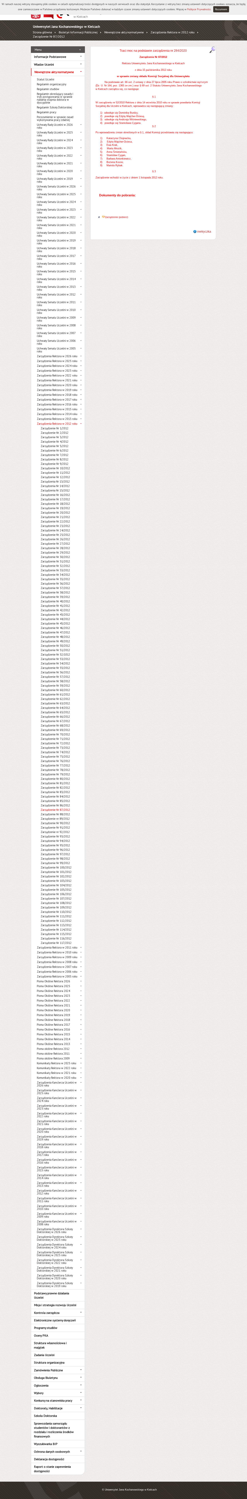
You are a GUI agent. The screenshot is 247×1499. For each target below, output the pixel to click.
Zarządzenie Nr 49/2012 (55, 641)
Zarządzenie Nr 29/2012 (55, 552)
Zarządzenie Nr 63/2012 (55, 703)
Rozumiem (221, 9)
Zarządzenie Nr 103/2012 (56, 881)
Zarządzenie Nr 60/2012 (55, 690)
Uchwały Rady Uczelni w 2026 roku (55, 126)
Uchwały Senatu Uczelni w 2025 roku (56, 195)
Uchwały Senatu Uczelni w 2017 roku (56, 257)
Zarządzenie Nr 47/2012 (55, 632)
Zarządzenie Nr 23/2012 (55, 526)
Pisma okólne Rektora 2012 (53, 1049)
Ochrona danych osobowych (52, 1451)
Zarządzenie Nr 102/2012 (56, 876)
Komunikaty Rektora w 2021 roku (56, 1073)
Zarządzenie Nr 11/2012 (55, 472)
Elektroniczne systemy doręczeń (55, 1320)
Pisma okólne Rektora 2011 (53, 1053)
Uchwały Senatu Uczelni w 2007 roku (56, 334)
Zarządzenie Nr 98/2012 (55, 858)
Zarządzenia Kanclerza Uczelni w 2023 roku (57, 1107)
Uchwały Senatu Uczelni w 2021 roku (56, 226)
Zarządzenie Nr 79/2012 (55, 774)
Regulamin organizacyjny (51, 84)
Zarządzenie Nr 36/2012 (55, 583)
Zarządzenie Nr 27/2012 (55, 543)
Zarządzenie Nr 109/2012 (56, 907)
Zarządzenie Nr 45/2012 (55, 623)
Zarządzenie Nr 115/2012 (56, 934)
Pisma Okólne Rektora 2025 (53, 986)
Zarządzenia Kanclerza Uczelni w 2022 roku (57, 1115)
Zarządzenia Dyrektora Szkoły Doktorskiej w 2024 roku (55, 1246)
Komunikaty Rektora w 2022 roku (56, 1068)
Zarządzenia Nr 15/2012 (55, 490)
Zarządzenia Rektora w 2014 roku (57, 414)
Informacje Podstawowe (50, 57)
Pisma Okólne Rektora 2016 (53, 1029)
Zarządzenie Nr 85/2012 (55, 801)
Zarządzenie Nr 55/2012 (55, 668)
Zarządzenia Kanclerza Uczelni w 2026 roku (57, 1084)
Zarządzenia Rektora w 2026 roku (57, 356)
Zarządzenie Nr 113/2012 (56, 925)
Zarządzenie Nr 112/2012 (56, 921)
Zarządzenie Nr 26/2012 (55, 539)
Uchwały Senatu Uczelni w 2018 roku (56, 249)
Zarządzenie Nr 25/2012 (55, 535)
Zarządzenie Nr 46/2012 (55, 628)
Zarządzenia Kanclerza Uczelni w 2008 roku (57, 1223)
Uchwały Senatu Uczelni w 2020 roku (56, 234)
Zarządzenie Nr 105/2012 (56, 889)
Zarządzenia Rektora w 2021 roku (57, 380)
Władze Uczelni (44, 64)
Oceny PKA (41, 1335)
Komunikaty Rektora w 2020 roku (56, 1078)
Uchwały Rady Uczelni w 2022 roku (55, 157)
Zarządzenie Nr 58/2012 (55, 681)
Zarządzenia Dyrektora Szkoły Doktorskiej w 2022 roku (55, 1261)
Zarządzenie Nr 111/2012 (56, 916)
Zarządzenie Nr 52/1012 (55, 654)
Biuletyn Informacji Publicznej (78, 32)
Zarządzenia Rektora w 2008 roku (57, 962)
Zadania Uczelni (44, 1355)
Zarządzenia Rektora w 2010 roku (57, 952)
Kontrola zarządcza (46, 1313)
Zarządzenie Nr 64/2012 (55, 708)
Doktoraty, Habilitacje (48, 1408)
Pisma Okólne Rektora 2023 (53, 996)
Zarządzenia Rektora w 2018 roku (57, 395)
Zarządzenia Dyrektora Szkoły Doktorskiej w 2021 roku (55, 1269)
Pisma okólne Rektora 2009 (53, 1058)
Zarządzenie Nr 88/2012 (55, 814)
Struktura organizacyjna (49, 1362)
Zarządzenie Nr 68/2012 (55, 725)
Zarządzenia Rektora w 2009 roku (57, 957)
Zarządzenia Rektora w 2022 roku (57, 375)
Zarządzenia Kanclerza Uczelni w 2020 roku (57, 1130)
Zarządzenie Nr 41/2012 (55, 606)
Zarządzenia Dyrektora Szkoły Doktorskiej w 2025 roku (55, 1238)
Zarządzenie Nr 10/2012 (55, 468)
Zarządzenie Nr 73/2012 (55, 748)
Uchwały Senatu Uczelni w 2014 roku (56, 280)
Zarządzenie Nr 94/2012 (55, 841)
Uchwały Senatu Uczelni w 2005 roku (56, 350)
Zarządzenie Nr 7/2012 (55, 455)
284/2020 (180, 50)
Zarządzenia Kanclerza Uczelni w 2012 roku (57, 1192)
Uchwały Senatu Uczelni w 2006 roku (56, 342)
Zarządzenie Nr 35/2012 (55, 579)
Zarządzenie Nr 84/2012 (55, 796)
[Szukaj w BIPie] (212, 49)
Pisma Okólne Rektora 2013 (53, 1044)
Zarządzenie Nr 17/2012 (55, 499)
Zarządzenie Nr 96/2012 (55, 850)
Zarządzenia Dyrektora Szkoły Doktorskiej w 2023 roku (55, 1253)
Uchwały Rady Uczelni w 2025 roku (55, 134)
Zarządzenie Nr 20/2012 (55, 512)
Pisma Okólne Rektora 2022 (53, 1000)
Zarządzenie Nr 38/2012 (55, 592)
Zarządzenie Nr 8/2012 (55, 459)
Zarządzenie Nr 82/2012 (55, 787)
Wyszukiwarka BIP (46, 1444)
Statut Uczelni (45, 79)
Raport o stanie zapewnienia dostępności (52, 1469)
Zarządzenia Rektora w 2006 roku (57, 971)
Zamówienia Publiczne (48, 1370)
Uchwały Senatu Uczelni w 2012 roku (56, 296)
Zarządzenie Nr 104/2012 (56, 885)
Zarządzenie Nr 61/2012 (55, 694)
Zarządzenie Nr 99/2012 (55, 863)
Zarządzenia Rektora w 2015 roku (57, 409)
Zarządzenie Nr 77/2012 (55, 765)
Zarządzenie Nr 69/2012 (55, 730)
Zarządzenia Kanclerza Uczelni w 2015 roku (57, 1169)
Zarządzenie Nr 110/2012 (56, 912)
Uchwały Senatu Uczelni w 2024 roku (56, 203)
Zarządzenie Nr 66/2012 (55, 716)
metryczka (204, 231)
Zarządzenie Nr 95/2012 (55, 845)
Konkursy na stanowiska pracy (53, 1400)
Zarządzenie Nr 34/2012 (55, 574)
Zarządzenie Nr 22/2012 (55, 521)
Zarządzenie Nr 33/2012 (55, 570)
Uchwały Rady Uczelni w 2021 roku (55, 164)
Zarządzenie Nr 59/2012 (55, 685)
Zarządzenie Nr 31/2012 (55, 561)
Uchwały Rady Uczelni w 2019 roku (55, 180)
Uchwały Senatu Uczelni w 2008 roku (56, 326)
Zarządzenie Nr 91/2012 (55, 827)
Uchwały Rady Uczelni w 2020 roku (55, 172)
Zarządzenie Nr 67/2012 (55, 721)
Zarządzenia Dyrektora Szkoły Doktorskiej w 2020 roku (55, 1277)
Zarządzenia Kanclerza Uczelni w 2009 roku (57, 1215)
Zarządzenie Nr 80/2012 (55, 779)
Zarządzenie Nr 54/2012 (55, 663)
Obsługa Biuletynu (46, 1378)
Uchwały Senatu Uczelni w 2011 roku (56, 303)
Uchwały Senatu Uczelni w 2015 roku (56, 272)
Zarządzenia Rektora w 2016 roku (57, 404)
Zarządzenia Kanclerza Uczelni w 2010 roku (57, 1207)
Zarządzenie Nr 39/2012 (55, 597)
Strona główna (42, 32)
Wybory (38, 1393)
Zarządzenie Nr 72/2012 (55, 743)
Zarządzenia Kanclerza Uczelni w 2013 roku (57, 1184)
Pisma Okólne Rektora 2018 (53, 1020)
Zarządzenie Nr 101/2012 (56, 872)
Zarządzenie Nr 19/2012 (55, 508)
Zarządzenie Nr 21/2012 (55, 517)
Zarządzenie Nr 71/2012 (55, 739)
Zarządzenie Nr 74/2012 (55, 752)
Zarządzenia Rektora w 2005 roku (57, 976)
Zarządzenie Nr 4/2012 (55, 441)
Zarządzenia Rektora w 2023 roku (57, 370)
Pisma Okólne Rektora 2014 (53, 1039)
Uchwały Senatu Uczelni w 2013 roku (56, 288)
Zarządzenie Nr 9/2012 (55, 464)
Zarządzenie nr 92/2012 (55, 832)
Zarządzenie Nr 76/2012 (55, 761)
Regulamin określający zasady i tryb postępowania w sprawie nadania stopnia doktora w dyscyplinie (55, 98)
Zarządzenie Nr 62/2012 (55, 699)
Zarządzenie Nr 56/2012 (55, 672)
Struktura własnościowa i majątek (50, 1345)
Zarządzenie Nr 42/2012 (55, 610)
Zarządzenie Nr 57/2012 (55, 677)
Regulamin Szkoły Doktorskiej (54, 107)
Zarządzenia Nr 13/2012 (55, 481)
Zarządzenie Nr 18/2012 (55, 504)
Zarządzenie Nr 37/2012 (55, 588)
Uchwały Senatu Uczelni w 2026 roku (56, 188)
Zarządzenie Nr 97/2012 (55, 854)
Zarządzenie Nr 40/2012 (55, 601)
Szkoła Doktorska (45, 1416)
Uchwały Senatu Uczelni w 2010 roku (56, 311)
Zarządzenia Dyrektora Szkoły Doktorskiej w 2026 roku (55, 1230)
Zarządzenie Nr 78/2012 (55, 770)
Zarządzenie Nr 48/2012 (55, 637)
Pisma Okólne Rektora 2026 (53, 981)
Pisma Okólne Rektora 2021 (53, 1005)
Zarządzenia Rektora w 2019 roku (57, 390)
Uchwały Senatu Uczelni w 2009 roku (56, 319)
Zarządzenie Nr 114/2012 (56, 929)
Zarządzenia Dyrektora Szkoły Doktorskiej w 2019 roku (55, 1284)
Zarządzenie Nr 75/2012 (55, 756)
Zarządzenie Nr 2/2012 (55, 433)
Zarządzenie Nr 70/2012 (55, 734)
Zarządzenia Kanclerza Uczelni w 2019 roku (57, 1138)
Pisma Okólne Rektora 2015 (53, 1034)
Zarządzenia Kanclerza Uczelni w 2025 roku (57, 1091)
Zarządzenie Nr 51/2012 (55, 650)
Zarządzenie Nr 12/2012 (55, 477)
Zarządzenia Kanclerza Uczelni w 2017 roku (57, 1153)
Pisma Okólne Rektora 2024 (53, 991)
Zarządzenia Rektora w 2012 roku (173, 32)
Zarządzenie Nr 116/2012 (56, 938)
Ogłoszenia (41, 1385)
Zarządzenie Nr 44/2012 (55, 619)
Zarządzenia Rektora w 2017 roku (57, 399)
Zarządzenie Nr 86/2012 (55, 805)
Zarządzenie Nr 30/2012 (55, 557)
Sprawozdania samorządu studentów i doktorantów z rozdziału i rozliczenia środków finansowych (54, 1429)
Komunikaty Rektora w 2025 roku (56, 1063)
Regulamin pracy (46, 112)
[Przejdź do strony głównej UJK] (79, 18)
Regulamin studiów (48, 89)
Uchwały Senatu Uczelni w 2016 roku (56, 265)
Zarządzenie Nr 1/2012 (55, 428)
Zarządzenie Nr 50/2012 (55, 645)
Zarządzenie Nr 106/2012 (56, 894)
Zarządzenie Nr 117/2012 (56, 943)
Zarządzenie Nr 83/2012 (55, 792)
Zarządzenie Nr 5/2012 (55, 446)
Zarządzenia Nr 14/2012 (55, 486)
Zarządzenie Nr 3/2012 (55, 437)
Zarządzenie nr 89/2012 (55, 818)
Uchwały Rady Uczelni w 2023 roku (55, 149)
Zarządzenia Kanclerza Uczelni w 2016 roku (57, 1161)
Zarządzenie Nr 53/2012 (55, 659)
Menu (38, 49)
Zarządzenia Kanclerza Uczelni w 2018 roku (57, 1145)
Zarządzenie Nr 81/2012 (55, 783)
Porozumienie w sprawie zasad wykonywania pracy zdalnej (55, 118)
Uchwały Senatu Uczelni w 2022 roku (56, 218)
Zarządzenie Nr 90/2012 (55, 823)
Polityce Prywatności (199, 9)
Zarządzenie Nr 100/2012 (56, 867)
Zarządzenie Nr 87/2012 (49, 36)
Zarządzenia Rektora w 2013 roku (57, 419)
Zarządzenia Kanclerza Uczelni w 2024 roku (57, 1099)
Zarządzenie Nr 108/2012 (56, 903)
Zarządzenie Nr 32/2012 (55, 566)
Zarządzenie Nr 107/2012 (56, 898)
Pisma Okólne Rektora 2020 (53, 1010)
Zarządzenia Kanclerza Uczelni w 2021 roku (57, 1122)
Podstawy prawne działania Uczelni (51, 1295)
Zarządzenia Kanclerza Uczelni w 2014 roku (57, 1176)
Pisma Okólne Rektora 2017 (53, 1024)
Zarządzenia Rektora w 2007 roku (57, 967)
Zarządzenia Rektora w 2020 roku (57, 385)
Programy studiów (45, 1328)
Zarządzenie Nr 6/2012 (55, 450)
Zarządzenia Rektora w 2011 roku (57, 947)
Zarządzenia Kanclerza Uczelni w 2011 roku (57, 1199)
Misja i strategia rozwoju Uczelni (55, 1305)
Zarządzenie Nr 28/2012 (55, 548)
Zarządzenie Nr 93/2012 (55, 836)
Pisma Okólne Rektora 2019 (53, 1015)
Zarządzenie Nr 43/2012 (55, 614)
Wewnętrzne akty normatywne (124, 32)
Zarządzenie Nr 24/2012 (55, 530)
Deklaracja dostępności (49, 1459)
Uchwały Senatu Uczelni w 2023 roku (56, 211)
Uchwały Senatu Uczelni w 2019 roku (56, 242)
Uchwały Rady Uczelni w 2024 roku (55, 141)
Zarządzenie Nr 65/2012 (55, 712)
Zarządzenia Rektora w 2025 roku (57, 361)
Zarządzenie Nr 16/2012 (55, 495)
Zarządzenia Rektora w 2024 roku (57, 366)
